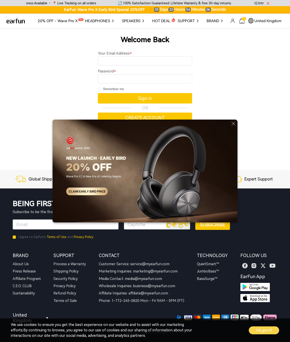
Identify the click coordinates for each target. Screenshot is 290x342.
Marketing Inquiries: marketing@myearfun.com (138, 271)
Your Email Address (114, 53)
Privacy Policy (83, 237)
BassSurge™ (207, 279)
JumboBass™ (208, 271)
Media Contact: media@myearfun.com (130, 279)
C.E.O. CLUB (22, 286)
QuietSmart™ (208, 264)
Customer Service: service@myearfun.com (134, 264)
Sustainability (24, 293)
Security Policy (65, 279)
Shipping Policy (66, 271)
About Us (21, 264)
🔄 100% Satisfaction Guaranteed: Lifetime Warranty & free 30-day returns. (168, 3)
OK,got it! (264, 330)
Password (106, 71)
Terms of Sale (65, 301)
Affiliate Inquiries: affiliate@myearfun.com (133, 293)
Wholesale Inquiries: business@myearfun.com (137, 286)
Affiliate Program (27, 279)
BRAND (213, 21)
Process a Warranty (69, 264)
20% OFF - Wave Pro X (58, 21)
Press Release (24, 271)
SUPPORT (186, 21)
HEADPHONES (97, 21)
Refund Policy (64, 293)
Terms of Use (56, 237)
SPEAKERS (131, 21)
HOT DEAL (161, 21)
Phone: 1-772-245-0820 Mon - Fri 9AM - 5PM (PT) (141, 301)
